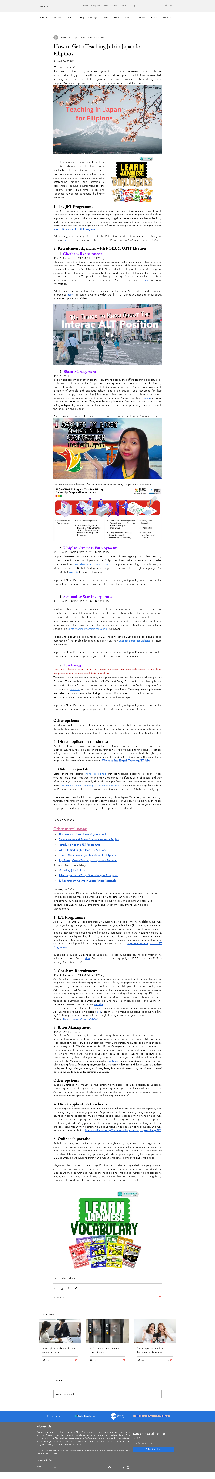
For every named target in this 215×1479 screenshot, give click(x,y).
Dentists (141, 17)
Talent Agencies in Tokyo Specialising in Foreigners (150, 1350)
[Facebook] (166, 5)
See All (173, 1313)
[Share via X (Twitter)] (62, 1288)
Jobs (63, 1278)
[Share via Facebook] (54, 1288)
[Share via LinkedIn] (69, 1288)
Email (135, 1438)
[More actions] (160, 37)
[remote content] (136, 180)
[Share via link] (76, 1288)
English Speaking (88, 17)
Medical (70, 17)
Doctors (57, 17)
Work (56, 1278)
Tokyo (105, 17)
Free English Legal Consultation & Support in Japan (60, 1350)
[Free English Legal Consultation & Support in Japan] (60, 1331)
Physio (154, 17)
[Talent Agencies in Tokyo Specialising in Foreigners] (155, 1331)
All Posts (43, 17)
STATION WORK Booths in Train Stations (105, 1350)
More (165, 17)
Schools (71, 1278)
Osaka (128, 17)
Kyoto (117, 17)
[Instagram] (171, 5)
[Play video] (107, 334)
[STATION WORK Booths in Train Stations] (107, 1331)
